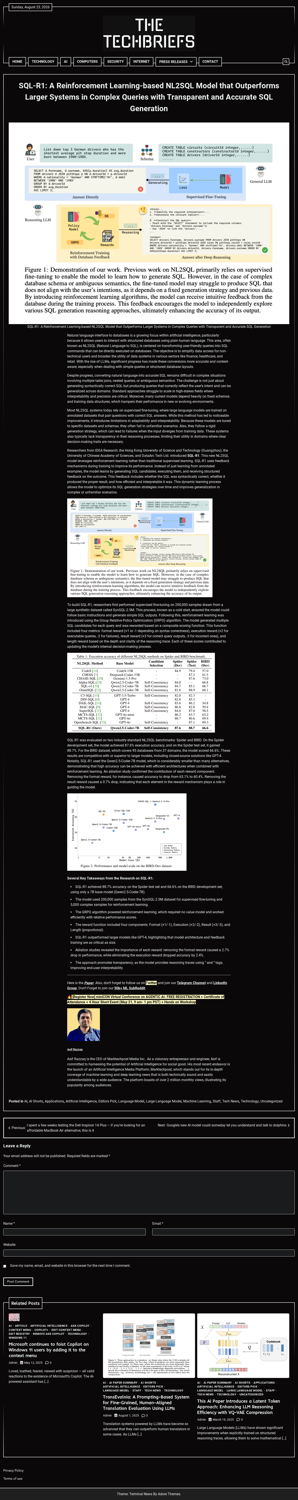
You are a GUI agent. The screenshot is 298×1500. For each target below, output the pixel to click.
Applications (54, 1101)
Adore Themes (169, 1494)
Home (17, 62)
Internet (141, 62)
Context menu (20, 1329)
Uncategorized (271, 1101)
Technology (43, 62)
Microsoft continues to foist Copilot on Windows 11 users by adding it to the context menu (49, 1349)
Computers (87, 62)
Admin (13, 1362)
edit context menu (66, 1329)
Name (9, 1223)
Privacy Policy (13, 1471)
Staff (217, 1101)
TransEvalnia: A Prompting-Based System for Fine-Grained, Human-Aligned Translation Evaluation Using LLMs (146, 1402)
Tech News (230, 1101)
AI (65, 62)
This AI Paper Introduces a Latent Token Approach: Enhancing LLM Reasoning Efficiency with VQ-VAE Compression (238, 1406)
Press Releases (173, 62)
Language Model (131, 1101)
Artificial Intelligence (81, 1101)
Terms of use (12, 1479)
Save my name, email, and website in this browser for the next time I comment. (70, 1266)
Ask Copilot (80, 1325)
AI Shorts (36, 1101)
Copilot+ (41, 1329)
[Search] (286, 61)
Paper (89, 983)
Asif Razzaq (74, 1049)
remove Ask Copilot (48, 1333)
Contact (210, 62)
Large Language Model (164, 1101)
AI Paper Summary (123, 1382)
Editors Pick (107, 1101)
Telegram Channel (191, 983)
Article (21, 1325)
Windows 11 (18, 1337)
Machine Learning (197, 1101)
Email (157, 1223)
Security (115, 62)
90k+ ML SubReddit (129, 988)
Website (9, 1245)
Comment (12, 1166)
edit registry (19, 1333)
